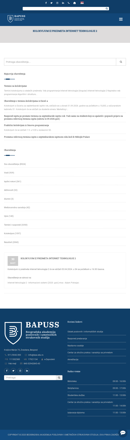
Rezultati (11, 242)
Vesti (9, 173)
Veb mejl (12, 363)
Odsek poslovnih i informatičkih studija (85, 332)
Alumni (9, 199)
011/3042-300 (14, 355)
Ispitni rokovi (12, 181)
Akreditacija (73, 359)
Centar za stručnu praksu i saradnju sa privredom (90, 352)
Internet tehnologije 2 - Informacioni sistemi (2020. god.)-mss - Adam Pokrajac (43, 283)
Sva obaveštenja (15, 164)
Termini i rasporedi (15, 225)
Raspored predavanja (77, 338)
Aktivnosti (10, 190)
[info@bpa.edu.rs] (75, 3)
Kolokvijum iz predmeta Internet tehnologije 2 (48, 258)
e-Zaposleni (49, 359)
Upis (9, 216)
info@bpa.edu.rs (35, 355)
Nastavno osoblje (76, 346)
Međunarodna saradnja (17, 207)
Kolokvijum (12, 233)
